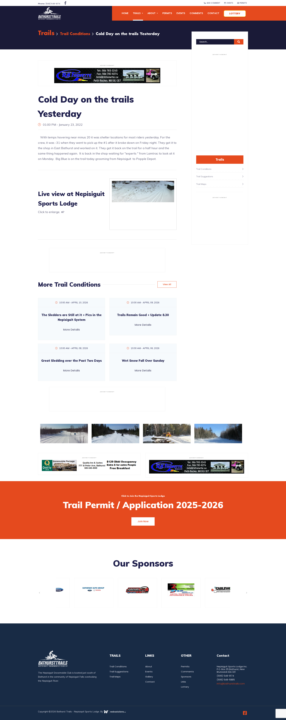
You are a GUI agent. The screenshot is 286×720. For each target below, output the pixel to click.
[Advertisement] (107, 261)
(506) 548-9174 (49, 3)
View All (167, 284)
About (148, 666)
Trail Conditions (75, 34)
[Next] (246, 592)
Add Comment (213, 3)
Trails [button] (137, 13)
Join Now (143, 521)
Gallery (149, 676)
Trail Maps (115, 676)
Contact (213, 13)
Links (183, 681)
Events (229, 3)
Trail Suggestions (118, 671)
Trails (46, 33)
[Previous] (39, 592)
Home (125, 13)
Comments (196, 13)
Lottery (234, 13)
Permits (243, 3)
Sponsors (186, 676)
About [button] (151, 13)
